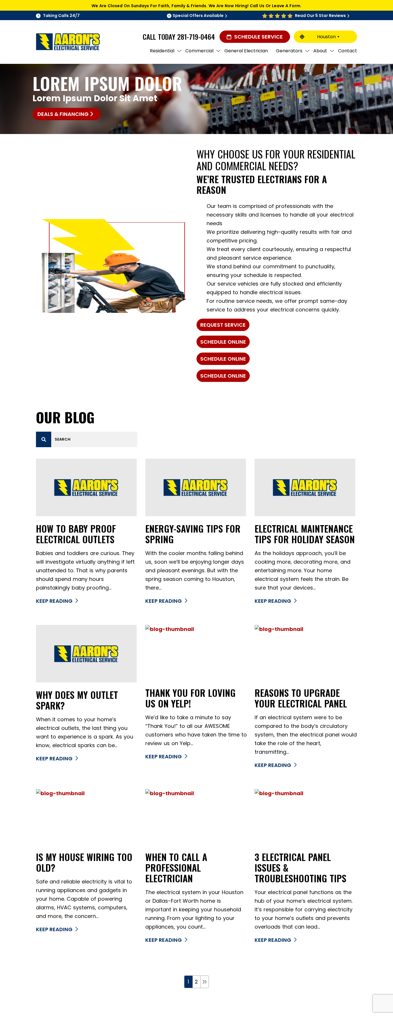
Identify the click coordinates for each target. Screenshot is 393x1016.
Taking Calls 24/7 (61, 15)
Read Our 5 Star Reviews (320, 15)
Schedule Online (223, 341)
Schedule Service (258, 36)
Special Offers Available (198, 15)
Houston (326, 36)
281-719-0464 (196, 36)
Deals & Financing (63, 114)
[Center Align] (43, 439)
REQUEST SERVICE (223, 324)
